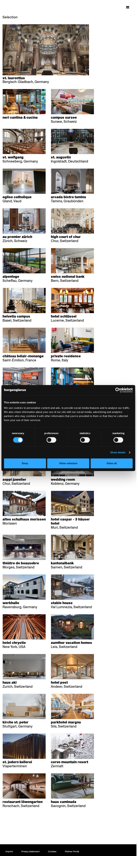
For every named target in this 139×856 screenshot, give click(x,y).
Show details (118, 452)
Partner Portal (72, 851)
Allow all (111, 463)
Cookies (52, 851)
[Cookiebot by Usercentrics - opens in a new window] (118, 390)
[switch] (51, 440)
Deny (25, 463)
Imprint (9, 851)
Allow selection (68, 463)
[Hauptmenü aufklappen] (127, 7)
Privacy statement (30, 851)
